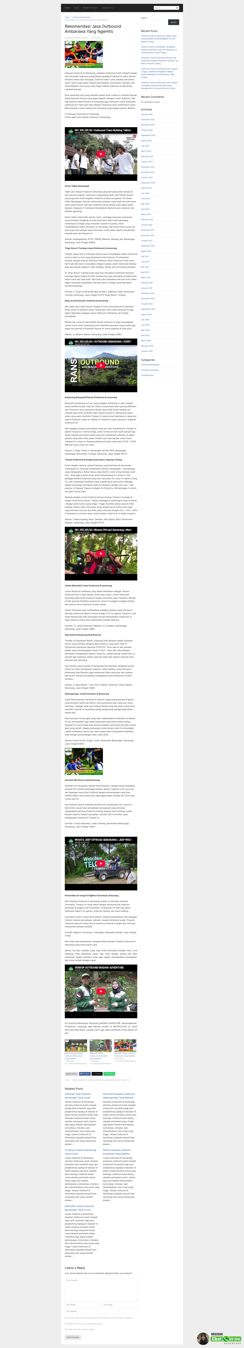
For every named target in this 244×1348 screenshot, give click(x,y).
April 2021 (145, 272)
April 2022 (145, 209)
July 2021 (145, 256)
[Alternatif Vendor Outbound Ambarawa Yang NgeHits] (101, 1045)
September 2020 (148, 309)
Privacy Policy (90, 8)
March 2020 (146, 340)
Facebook (85, 1074)
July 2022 (145, 193)
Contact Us (108, 8)
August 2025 (146, 141)
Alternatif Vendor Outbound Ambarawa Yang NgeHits (98, 1055)
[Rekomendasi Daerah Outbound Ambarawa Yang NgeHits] (76, 1045)
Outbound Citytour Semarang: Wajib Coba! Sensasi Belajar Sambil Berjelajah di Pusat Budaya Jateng (159, 39)
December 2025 (148, 119)
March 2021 (146, 277)
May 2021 (145, 267)
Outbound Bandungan (81, 17)
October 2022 (147, 177)
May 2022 (145, 204)
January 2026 (147, 114)
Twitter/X (97, 1074)
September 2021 (148, 246)
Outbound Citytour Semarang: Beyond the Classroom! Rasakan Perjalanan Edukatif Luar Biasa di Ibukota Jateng (160, 60)
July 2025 (145, 146)
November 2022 (148, 172)
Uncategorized (147, 375)
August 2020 (146, 314)
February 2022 (147, 219)
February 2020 (147, 346)
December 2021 (147, 230)
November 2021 (147, 235)
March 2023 (146, 151)
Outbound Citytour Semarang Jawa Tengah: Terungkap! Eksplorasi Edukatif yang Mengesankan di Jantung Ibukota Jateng (159, 85)
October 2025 (147, 130)
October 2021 (146, 240)
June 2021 (145, 262)
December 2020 (148, 293)
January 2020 (147, 351)
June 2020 (145, 325)
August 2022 (146, 188)
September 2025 (148, 135)
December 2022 (147, 167)
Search (144, 18)
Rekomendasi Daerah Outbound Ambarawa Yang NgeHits (74, 1055)
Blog (76, 8)
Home (67, 8)
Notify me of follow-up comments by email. (85, 1324)
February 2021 (147, 283)
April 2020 (145, 335)
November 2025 (148, 125)
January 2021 (146, 288)
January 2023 (147, 162)
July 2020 (145, 319)
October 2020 (147, 304)
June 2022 (145, 198)
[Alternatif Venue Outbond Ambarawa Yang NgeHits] (125, 1045)
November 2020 (148, 298)
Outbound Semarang (149, 370)
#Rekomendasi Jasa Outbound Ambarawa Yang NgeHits (101, 1080)
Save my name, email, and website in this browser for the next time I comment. (100, 1318)
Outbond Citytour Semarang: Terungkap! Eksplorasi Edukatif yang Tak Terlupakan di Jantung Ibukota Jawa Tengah (159, 50)
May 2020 (145, 330)
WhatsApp (110, 1074)
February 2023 (147, 156)
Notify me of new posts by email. (80, 1329)
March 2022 (146, 214)
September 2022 (148, 183)
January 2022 (146, 225)
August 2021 (146, 251)
